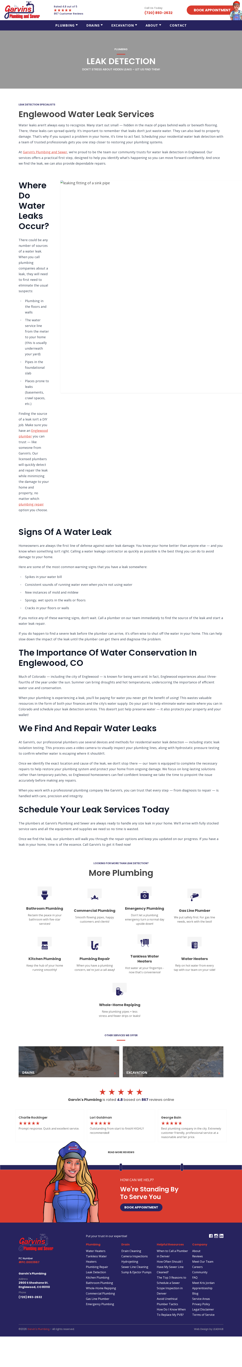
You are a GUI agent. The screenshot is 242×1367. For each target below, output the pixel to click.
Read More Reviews (121, 1152)
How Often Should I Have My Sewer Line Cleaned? (170, 1267)
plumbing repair (31, 504)
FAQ (195, 1277)
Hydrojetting (129, 1262)
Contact (178, 25)
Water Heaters (95, 1251)
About (152, 25)
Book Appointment (141, 1207)
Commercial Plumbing (100, 1293)
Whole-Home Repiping (101, 1288)
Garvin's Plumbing (38, 1329)
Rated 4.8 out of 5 (65, 6)
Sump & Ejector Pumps (136, 1272)
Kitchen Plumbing (97, 1277)
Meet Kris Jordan (203, 1283)
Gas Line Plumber (97, 1299)
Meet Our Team (202, 1262)
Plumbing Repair (97, 1267)
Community (199, 1272)
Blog (195, 1293)
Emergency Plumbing (100, 1304)
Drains (93, 25)
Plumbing (65, 25)
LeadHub (218, 1329)
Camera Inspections (134, 1256)
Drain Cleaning (131, 1251)
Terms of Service (203, 1315)
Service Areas (201, 1299)
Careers (197, 1267)
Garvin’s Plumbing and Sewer (45, 152)
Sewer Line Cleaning (134, 1267)
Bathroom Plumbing (99, 1283)
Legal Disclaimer (203, 1309)
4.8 (120, 1099)
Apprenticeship (202, 1288)
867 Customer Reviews (68, 13)
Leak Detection (96, 1272)
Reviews (197, 1256)
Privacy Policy (201, 1304)
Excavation (122, 25)
